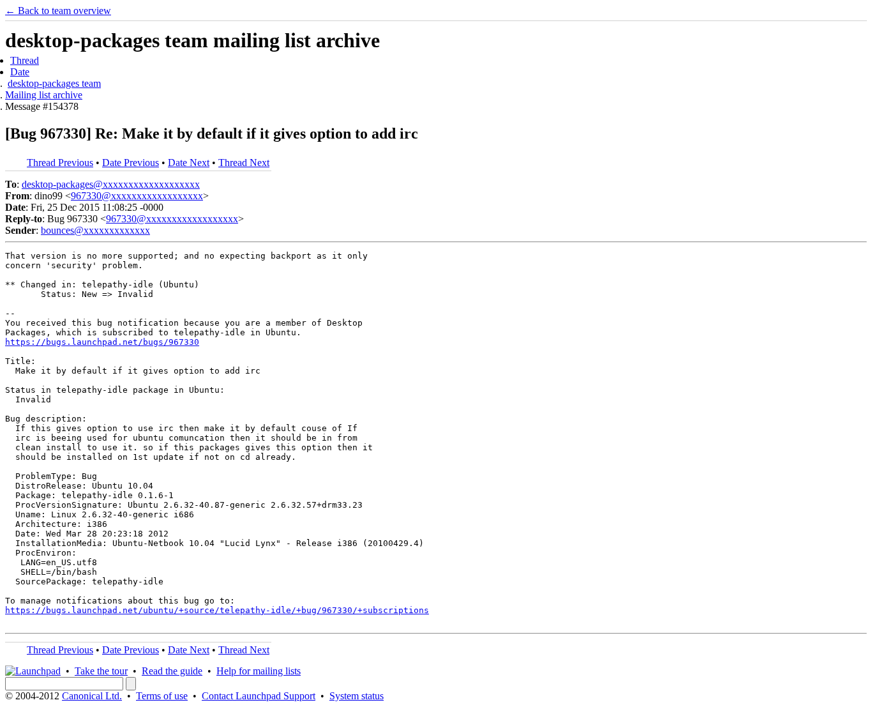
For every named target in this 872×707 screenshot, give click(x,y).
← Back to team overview (58, 10)
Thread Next (243, 162)
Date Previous (130, 162)
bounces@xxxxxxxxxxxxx (95, 230)
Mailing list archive (43, 94)
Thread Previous (60, 162)
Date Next (188, 162)
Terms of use (162, 695)
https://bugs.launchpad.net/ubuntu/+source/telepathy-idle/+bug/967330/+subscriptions (217, 610)
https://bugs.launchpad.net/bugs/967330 (102, 342)
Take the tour (101, 670)
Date (19, 71)
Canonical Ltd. (92, 695)
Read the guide (172, 670)
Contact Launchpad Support (258, 695)
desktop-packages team (54, 83)
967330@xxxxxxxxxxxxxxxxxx (137, 195)
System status (356, 695)
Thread (24, 60)
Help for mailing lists (258, 670)
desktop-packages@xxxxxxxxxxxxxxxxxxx (111, 184)
